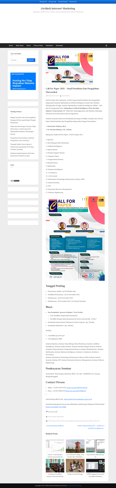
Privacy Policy (38, 45)
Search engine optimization (56, 416)
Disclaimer (49, 45)
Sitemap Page (52, 2)
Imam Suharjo (66, 96)
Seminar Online (88, 421)
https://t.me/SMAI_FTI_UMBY (56, 407)
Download (59, 45)
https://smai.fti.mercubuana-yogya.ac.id (78, 399)
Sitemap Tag (72, 2)
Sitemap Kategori (63, 2)
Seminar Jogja (79, 421)
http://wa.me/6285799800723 (76, 391)
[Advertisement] (58, 26)
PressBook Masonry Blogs (74, 485)
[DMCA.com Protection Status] (14, 181)
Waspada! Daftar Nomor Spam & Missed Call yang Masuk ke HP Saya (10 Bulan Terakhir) (22, 146)
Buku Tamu (20, 45)
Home (11, 45)
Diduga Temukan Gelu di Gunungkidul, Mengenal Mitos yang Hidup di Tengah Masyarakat (23, 120)
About (28, 45)
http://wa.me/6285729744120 (77, 388)
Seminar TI (96, 421)
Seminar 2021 (60, 421)
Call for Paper (52, 421)
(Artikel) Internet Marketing (58, 8)
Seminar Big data (69, 421)
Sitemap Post (43, 2)
